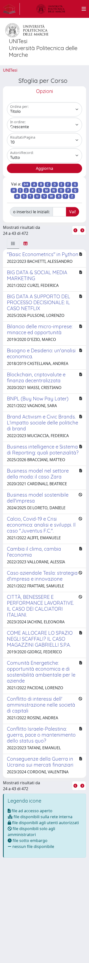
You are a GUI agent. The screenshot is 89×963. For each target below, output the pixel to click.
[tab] (13, 243)
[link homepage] (11, 9)
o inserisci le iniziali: (31, 211)
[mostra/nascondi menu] (84, 8)
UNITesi (10, 70)
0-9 (26, 184)
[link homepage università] (50, 9)
